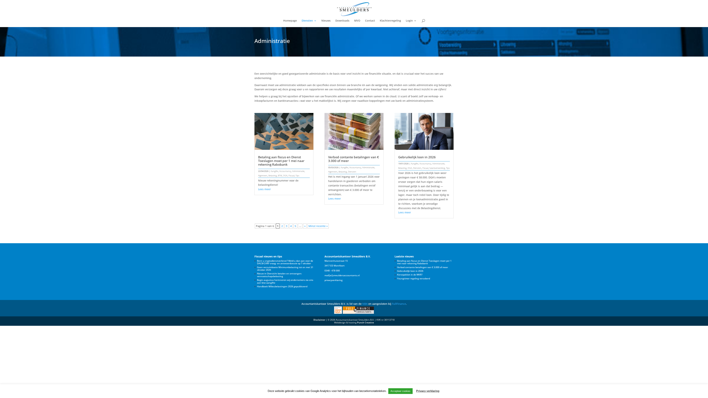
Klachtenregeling (390, 20)
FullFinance (399, 304)
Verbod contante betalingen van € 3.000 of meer (353, 159)
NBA (365, 304)
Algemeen (262, 175)
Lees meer (264, 189)
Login (409, 20)
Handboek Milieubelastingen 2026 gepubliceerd (282, 286)
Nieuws (326, 20)
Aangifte (274, 171)
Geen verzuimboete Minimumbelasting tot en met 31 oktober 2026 (285, 268)
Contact (370, 20)
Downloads (342, 20)
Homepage (290, 20)
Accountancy (285, 171)
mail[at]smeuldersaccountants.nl (342, 275)
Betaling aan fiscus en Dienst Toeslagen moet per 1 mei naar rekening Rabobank (281, 161)
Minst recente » (318, 226)
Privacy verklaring (427, 390)
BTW (280, 175)
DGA (285, 175)
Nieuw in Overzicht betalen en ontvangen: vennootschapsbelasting (279, 275)
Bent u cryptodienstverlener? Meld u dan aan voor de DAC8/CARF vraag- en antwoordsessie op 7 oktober (285, 262)
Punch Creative (365, 322)
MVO (357, 20)
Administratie (298, 171)
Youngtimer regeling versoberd (413, 278)
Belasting (272, 175)
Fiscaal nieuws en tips (268, 256)
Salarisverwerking (437, 168)
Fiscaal (291, 175)
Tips (297, 175)
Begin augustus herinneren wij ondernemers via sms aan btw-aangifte (285, 281)
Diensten (307, 20)
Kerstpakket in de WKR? (409, 274)
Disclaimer (319, 319)
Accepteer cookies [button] (400, 391)
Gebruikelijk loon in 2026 (417, 157)
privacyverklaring (333, 280)
